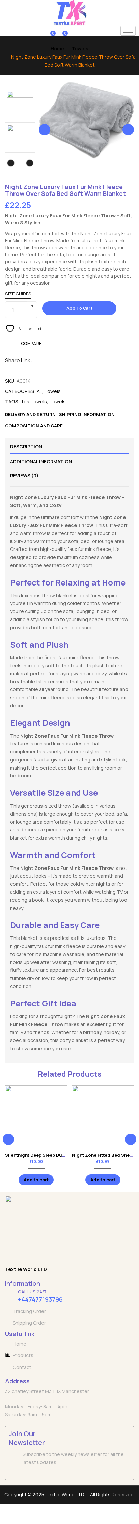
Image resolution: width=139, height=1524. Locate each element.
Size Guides (18, 294)
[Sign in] (39, 31)
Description (26, 446)
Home (57, 48)
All (39, 391)
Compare (31, 343)
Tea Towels (34, 401)
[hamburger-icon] (128, 31)
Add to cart (79, 308)
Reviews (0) (24, 475)
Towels (80, 48)
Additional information (41, 461)
